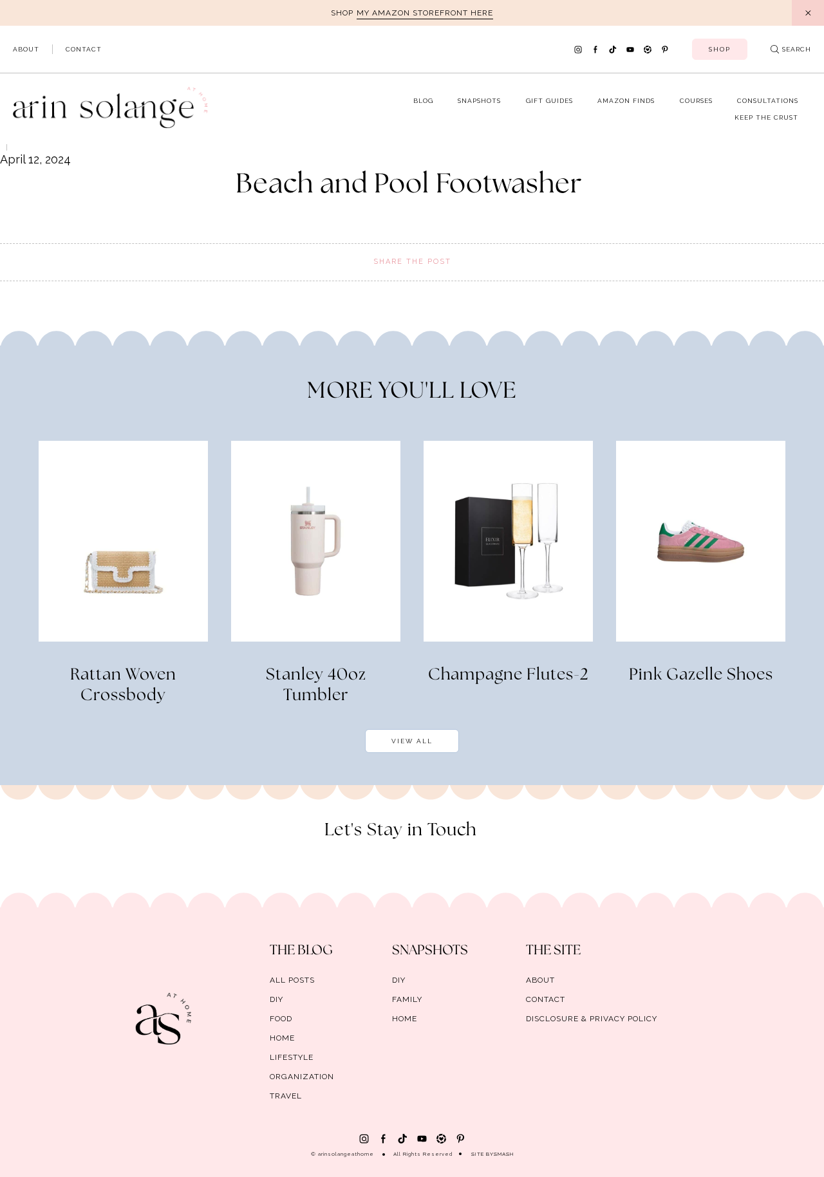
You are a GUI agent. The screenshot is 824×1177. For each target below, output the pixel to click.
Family (407, 999)
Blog (423, 100)
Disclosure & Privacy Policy (591, 1018)
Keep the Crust (766, 117)
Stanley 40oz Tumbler (316, 685)
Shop (720, 49)
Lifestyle (292, 1057)
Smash (504, 1154)
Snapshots (479, 100)
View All (412, 741)
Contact (84, 49)
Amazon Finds (626, 100)
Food (281, 1018)
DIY (276, 999)
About (26, 49)
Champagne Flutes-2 (508, 675)
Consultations (767, 100)
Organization (302, 1076)
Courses (696, 100)
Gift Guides (549, 100)
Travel (286, 1095)
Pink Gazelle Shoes (701, 675)
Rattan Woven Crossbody (123, 685)
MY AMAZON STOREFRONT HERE (425, 12)
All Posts (292, 980)
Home (282, 1038)
